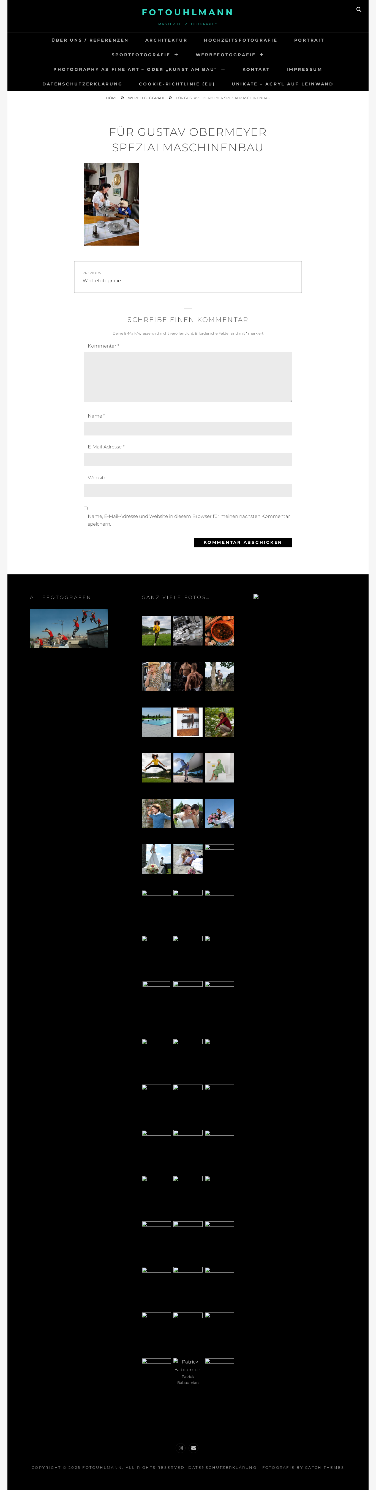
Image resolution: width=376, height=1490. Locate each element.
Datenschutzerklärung (82, 84)
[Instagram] (181, 1448)
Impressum (305, 69)
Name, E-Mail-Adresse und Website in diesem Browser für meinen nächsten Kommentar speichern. (189, 520)
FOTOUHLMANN (188, 12)
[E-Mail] (193, 1448)
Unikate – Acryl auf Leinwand (283, 84)
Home (112, 98)
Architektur (166, 40)
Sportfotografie (141, 54)
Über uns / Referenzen (90, 40)
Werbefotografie (226, 54)
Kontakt (256, 69)
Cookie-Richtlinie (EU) (177, 84)
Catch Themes (324, 1467)
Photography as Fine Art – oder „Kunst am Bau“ (135, 69)
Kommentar (103, 346)
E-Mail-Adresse (106, 447)
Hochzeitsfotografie (240, 40)
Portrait (309, 40)
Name (96, 416)
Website (97, 477)
